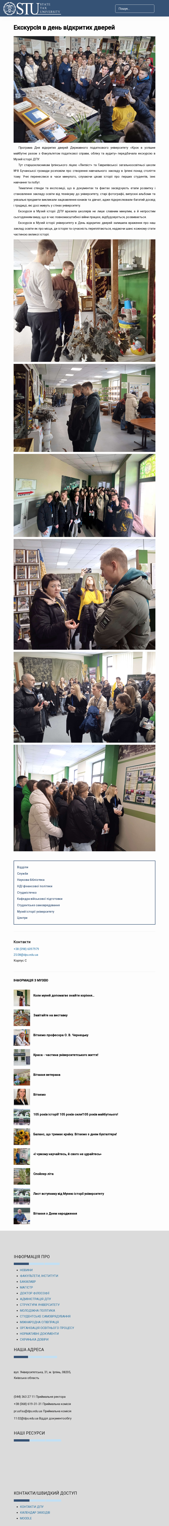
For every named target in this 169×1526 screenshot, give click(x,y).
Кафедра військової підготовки (39, 898)
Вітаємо (39, 1094)
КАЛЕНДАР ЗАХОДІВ (35, 1512)
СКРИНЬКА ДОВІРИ (34, 1339)
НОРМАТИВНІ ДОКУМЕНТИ (39, 1334)
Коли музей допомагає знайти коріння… (63, 995)
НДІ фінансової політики (34, 886)
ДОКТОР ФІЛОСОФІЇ (34, 1293)
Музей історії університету (35, 911)
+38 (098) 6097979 (26, 949)
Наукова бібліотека (31, 879)
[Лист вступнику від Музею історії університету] (22, 1194)
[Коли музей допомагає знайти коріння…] (22, 996)
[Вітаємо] (22, 1095)
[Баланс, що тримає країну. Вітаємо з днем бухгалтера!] (22, 1134)
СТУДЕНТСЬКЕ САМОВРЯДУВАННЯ (45, 1316)
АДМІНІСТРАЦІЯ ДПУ (35, 1299)
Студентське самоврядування (38, 905)
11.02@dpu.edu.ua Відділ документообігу (43, 1418)
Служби (22, 873)
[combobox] (134, 9)
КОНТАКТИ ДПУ (31, 1507)
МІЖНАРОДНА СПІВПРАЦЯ (39, 1322)
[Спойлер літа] (22, 1174)
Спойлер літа (43, 1174)
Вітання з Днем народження (55, 1213)
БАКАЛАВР (28, 1282)
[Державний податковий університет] (33, 8)
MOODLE (26, 1518)
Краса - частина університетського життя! (65, 1055)
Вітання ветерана (46, 1075)
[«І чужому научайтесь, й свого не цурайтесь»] (22, 1154)
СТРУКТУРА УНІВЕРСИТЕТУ (40, 1305)
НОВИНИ (26, 1270)
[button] (161, 9)
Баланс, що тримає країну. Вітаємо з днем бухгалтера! (75, 1134)
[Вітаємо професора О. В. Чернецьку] (22, 1035)
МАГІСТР (26, 1287)
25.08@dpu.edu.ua (26, 955)
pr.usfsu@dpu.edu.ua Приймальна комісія (42, 1411)
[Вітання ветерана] (22, 1075)
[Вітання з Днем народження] (22, 1214)
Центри (22, 917)
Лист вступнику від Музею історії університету (68, 1194)
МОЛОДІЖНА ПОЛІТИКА (37, 1310)
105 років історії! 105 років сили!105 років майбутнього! (75, 1114)
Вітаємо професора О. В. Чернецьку (60, 1035)
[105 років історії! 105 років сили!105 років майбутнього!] (22, 1115)
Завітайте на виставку (51, 1015)
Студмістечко (27, 892)
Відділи (22, 867)
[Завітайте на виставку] (22, 1015)
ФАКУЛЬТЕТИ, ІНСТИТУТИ (39, 1276)
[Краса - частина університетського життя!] (22, 1055)
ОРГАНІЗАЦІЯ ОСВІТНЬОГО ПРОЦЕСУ (47, 1328)
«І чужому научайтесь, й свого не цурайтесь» (67, 1154)
